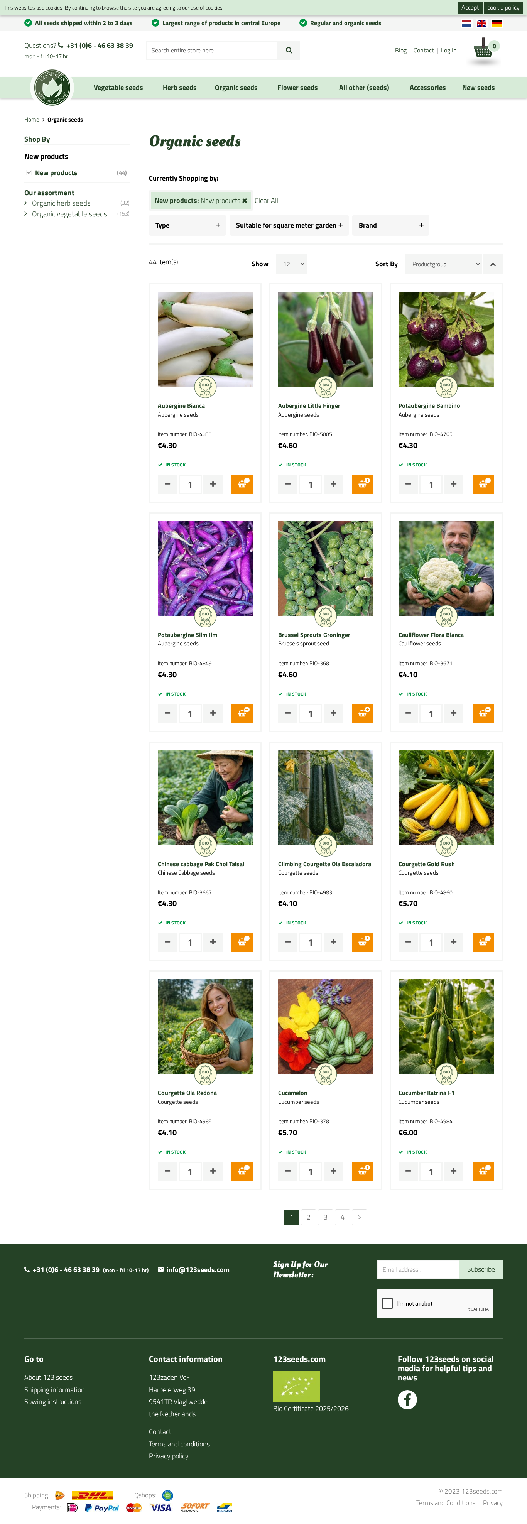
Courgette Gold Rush (427, 864)
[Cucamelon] (325, 1026)
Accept (470, 7)
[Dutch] (467, 23)
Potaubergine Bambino (429, 405)
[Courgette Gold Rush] (446, 797)
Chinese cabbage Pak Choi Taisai (201, 864)
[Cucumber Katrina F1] (446, 1026)
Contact (424, 50)
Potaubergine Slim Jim (187, 635)
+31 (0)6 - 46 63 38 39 (99, 45)
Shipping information (54, 1389)
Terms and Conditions (446, 1502)
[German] (497, 23)
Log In (449, 50)
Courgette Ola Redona (187, 1093)
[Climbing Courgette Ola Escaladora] (325, 797)
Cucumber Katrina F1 (427, 1093)
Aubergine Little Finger (309, 405)
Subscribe (481, 1269)
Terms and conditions (179, 1444)
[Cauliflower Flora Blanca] (446, 568)
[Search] (289, 50)
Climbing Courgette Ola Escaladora (324, 864)
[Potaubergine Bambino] (446, 339)
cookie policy (503, 7)
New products (81, 172)
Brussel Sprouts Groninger (314, 635)
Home (31, 119)
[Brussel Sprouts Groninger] (325, 568)
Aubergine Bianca (181, 405)
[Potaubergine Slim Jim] (205, 568)
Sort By (386, 264)
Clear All (266, 200)
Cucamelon (292, 1093)
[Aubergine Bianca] (205, 339)
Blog (401, 50)
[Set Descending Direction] (493, 264)
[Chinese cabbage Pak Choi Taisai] (205, 797)
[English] (482, 23)
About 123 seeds (48, 1377)
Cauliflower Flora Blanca (431, 635)
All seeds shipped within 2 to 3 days (84, 22)
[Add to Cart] (242, 484)
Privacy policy (169, 1456)
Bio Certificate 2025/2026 (311, 1408)
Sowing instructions (52, 1401)
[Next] (359, 1217)
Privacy (493, 1502)
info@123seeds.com (198, 1269)
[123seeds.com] (52, 88)
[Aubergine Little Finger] (325, 339)
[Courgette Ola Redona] (205, 1026)
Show (260, 264)
